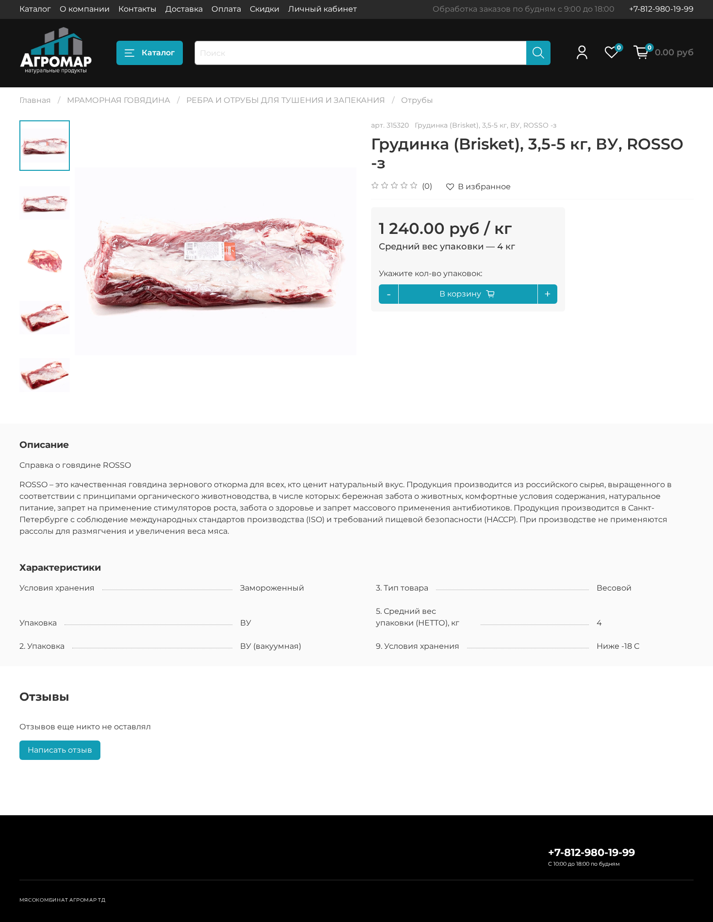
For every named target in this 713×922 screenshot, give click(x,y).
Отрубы (417, 100)
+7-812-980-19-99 (661, 9)
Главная (35, 100)
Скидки (264, 9)
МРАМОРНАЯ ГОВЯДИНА (118, 100)
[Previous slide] (94, 261)
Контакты (137, 9)
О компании (85, 9)
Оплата (226, 9)
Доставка (184, 9)
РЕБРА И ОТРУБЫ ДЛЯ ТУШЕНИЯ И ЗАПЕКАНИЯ (285, 100)
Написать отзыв (60, 750)
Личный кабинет (322, 9)
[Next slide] (337, 261)
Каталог (35, 9)
